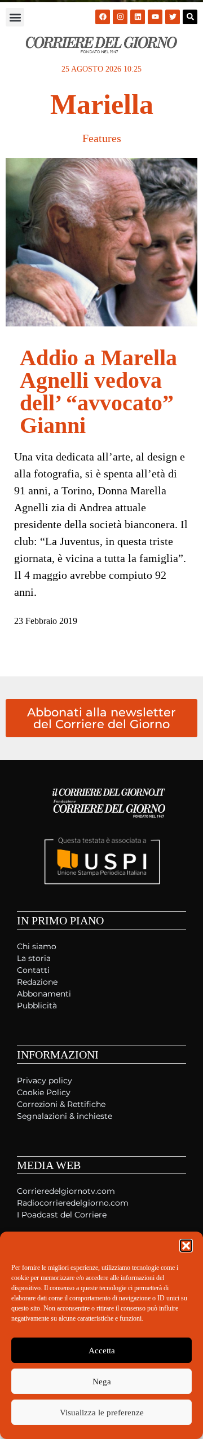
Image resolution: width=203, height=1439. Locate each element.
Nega (101, 1381)
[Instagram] (120, 17)
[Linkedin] (137, 17)
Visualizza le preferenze (102, 1412)
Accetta (102, 1350)
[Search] (190, 17)
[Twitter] (172, 17)
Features (101, 138)
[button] (186, 1245)
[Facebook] (102, 17)
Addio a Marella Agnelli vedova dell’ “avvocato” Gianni (98, 391)
